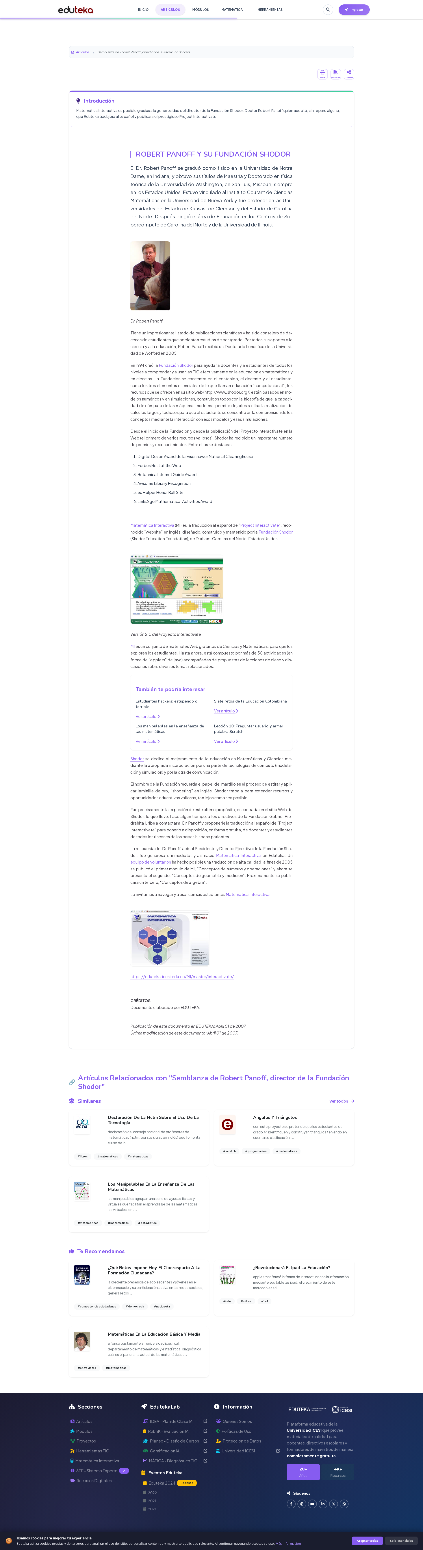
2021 (152, 1501)
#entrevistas (87, 1368)
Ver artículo (146, 716)
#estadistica (147, 1223)
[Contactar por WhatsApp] (344, 1504)
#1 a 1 (264, 1301)
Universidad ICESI (238, 1450)
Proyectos (86, 1440)
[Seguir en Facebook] (291, 1504)
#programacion (256, 1151)
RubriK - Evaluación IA (168, 1431)
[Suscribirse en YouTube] (312, 1504)
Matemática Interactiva (152, 525)
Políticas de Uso (236, 1431)
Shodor (137, 758)
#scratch (229, 1151)
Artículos (82, 52)
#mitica (246, 1301)
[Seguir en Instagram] (301, 1504)
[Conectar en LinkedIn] (323, 1504)
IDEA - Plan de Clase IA (171, 1421)
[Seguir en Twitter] (333, 1504)
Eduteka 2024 (170, 1482)
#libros (83, 1156)
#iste (227, 1301)
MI (132, 646)
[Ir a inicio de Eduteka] (75, 10)
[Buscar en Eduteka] (328, 9)
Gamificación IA (165, 1450)
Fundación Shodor (176, 365)
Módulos (84, 1431)
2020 (152, 1509)
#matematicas (107, 1156)
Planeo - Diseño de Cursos (174, 1440)
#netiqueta (162, 1306)
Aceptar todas (367, 1541)
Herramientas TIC (92, 1450)
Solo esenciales (401, 1541)
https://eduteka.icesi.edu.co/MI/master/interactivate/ (182, 976)
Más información (288, 1543)
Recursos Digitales (94, 1480)
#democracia (135, 1306)
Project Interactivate (259, 525)
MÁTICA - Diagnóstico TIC (173, 1460)
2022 (152, 1493)
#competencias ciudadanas (97, 1306)
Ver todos (338, 1100)
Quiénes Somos (237, 1421)
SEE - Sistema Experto (100, 1470)
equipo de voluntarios (150, 861)
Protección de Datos (242, 1440)
